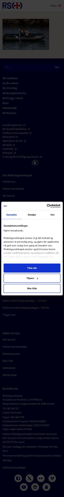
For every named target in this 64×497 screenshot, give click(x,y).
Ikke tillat (32, 288)
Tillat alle (32, 268)
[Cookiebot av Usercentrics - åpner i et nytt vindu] (46, 206)
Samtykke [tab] (11, 214)
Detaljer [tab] (32, 214)
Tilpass (30, 278)
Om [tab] (52, 214)
